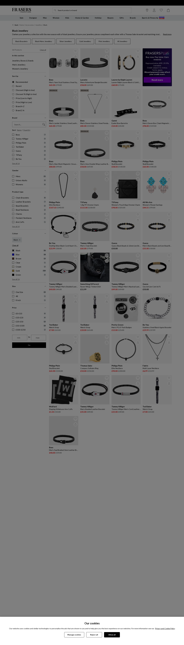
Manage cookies (74, 635)
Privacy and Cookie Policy (165, 628)
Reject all (94, 635)
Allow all (112, 635)
